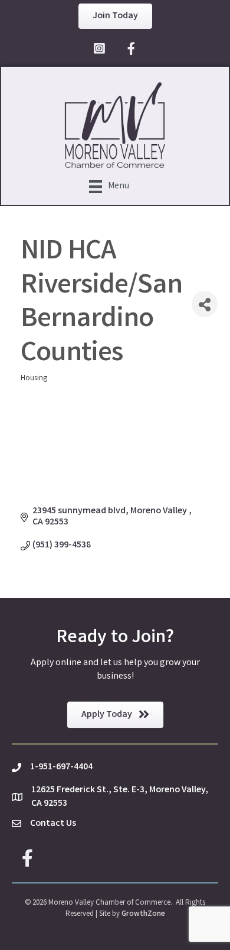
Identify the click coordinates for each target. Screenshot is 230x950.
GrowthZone (143, 914)
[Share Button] (205, 304)
